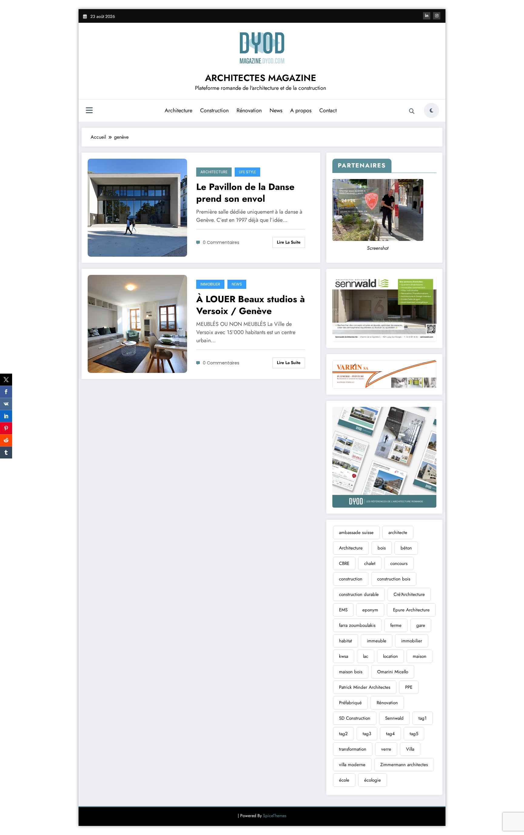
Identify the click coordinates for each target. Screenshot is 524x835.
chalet (369, 563)
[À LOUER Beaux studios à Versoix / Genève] (137, 323)
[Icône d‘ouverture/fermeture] (89, 111)
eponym (370, 610)
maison (419, 656)
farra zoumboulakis (357, 625)
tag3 (367, 733)
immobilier (411, 640)
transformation (352, 749)
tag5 (414, 733)
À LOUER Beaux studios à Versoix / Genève (250, 305)
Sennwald (394, 718)
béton (406, 548)
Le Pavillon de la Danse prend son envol (245, 193)
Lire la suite (289, 242)
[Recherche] (411, 111)
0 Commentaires (221, 242)
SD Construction (354, 718)
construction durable (359, 594)
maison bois (350, 671)
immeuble (376, 640)
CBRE (344, 563)
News (276, 110)
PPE (408, 687)
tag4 (390, 733)
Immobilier (210, 284)
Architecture (178, 110)
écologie (372, 780)
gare (420, 625)
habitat (345, 640)
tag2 (343, 733)
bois (382, 548)
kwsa (343, 656)
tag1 (422, 718)
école (344, 780)
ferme (395, 625)
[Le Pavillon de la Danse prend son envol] (137, 207)
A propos (300, 110)
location (390, 656)
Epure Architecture (411, 610)
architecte (397, 532)
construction (350, 579)
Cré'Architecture (409, 594)
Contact (328, 110)
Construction (214, 110)
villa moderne (352, 764)
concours (399, 563)
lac (365, 656)
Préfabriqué (350, 702)
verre (386, 749)
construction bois (393, 579)
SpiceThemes (275, 816)
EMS (343, 610)
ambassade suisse (356, 532)
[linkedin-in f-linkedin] (426, 15)
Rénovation (249, 110)
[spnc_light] (431, 110)
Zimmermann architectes (404, 764)
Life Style (247, 171)
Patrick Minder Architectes (364, 687)
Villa (410, 749)
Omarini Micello (392, 671)
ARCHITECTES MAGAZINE (260, 77)
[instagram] (436, 15)
